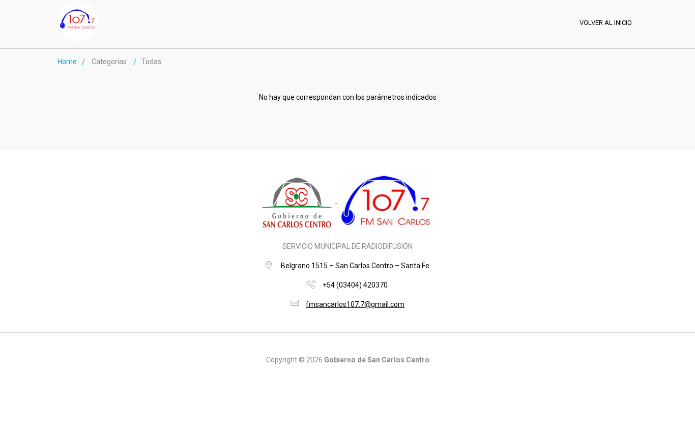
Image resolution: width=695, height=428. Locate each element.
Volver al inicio (606, 22)
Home (67, 62)
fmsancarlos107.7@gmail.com (355, 304)
